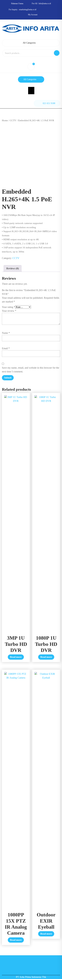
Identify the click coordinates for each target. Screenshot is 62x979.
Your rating (8, 307)
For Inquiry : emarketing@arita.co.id (22, 9)
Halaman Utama (17, 3)
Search (56, 53)
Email (6, 348)
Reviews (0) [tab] (12, 268)
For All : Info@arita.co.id (41, 3)
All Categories (29, 43)
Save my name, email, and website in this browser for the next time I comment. (30, 369)
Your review (9, 310)
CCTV (13, 120)
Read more (16, 657)
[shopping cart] (31, 67)
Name (6, 333)
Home (5, 120)
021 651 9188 (49, 103)
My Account (32, 15)
